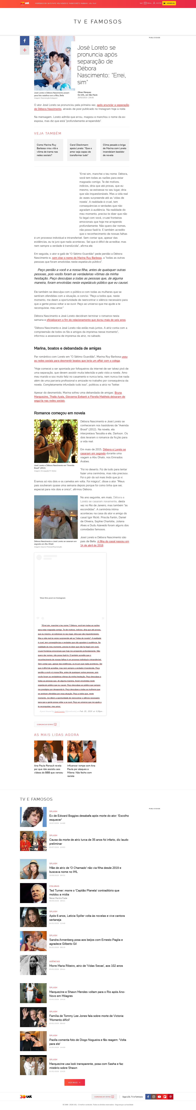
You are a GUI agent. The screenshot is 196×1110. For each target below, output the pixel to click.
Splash (100, 11)
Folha (84, 11)
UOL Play (92, 3)
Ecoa (128, 11)
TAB (149, 11)
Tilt (124, 11)
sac (141, 3)
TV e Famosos (98, 21)
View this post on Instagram (52, 598)
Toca (160, 11)
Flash (33, 11)
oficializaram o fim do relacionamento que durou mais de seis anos (86, 319)
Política (59, 11)
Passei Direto (74, 3)
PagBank (84, 3)
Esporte (91, 11)
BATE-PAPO (52, 3)
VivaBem (117, 11)
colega (116, 360)
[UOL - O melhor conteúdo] (24, 3)
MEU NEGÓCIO (62, 3)
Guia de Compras (171, 11)
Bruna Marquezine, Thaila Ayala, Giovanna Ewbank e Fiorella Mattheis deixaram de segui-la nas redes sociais (79, 396)
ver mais (73, 1082)
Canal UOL (136, 11)
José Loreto (60, 711)
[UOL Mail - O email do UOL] (148, 3)
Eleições (41, 11)
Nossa (144, 11)
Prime (154, 11)
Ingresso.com (41, 3)
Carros (67, 11)
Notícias (50, 11)
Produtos (25, 11)
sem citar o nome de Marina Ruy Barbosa (77, 257)
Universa (108, 11)
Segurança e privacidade (123, 1105)
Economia (76, 11)
